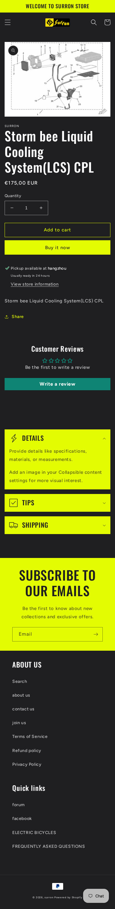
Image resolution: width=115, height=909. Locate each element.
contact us (23, 709)
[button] (7, 22)
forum (18, 804)
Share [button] (18, 316)
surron (48, 897)
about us (21, 695)
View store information (35, 284)
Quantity (13, 195)
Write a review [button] (57, 384)
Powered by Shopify (68, 897)
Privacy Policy (26, 764)
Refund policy (26, 750)
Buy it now (57, 247)
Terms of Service (30, 736)
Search (19, 681)
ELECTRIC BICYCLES (34, 832)
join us (19, 722)
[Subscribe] (95, 634)
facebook (22, 818)
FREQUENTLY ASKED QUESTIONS (48, 846)
